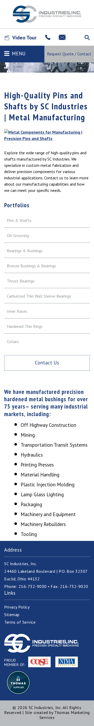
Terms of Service (20, 622)
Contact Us (47, 362)
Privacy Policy (17, 607)
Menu (19, 53)
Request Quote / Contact (69, 53)
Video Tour (25, 37)
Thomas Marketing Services (64, 715)
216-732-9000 (33, 586)
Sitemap (12, 614)
